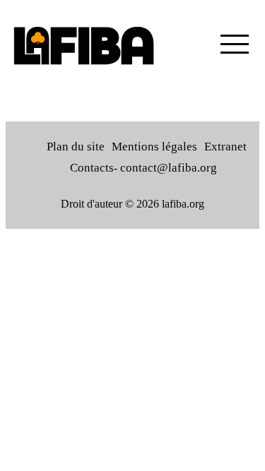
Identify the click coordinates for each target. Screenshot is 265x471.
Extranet (225, 146)
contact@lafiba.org (168, 167)
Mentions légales (154, 146)
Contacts (92, 167)
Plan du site (76, 146)
